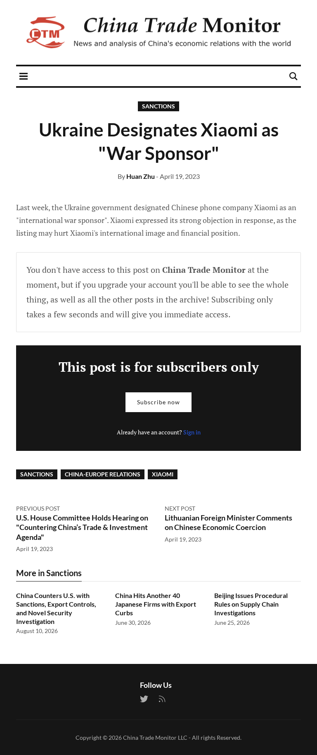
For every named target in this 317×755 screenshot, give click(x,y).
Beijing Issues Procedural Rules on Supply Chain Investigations (251, 604)
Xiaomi (162, 474)
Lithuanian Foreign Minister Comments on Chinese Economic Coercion (228, 522)
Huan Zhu (140, 176)
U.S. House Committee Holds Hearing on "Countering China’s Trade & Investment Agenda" (82, 527)
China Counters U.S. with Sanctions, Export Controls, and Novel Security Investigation (56, 608)
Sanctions (158, 106)
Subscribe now (158, 402)
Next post (180, 508)
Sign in (192, 432)
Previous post (38, 508)
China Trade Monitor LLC (155, 737)
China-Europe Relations (102, 474)
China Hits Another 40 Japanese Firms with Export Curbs (155, 604)
